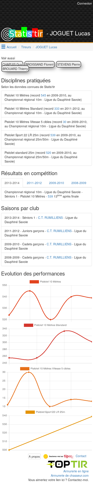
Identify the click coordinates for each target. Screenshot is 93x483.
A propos (34, 456)
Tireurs (26, 47)
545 (43, 95)
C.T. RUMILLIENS (50, 217)
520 (48, 152)
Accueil (11, 47)
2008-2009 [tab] (78, 183)
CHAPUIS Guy (12, 64)
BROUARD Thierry (15, 68)
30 (64, 122)
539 (53, 135)
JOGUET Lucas (46, 47)
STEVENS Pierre (68, 64)
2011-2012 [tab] (34, 183)
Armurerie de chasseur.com (70, 475)
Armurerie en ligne (76, 471)
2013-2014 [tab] (12, 183)
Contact (81, 456)
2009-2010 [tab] (56, 183)
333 (56, 108)
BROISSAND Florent (40, 64)
